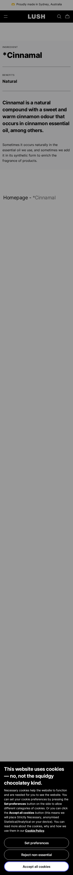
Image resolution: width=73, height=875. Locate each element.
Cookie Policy (34, 830)
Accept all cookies (36, 866)
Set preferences (37, 843)
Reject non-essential (36, 855)
